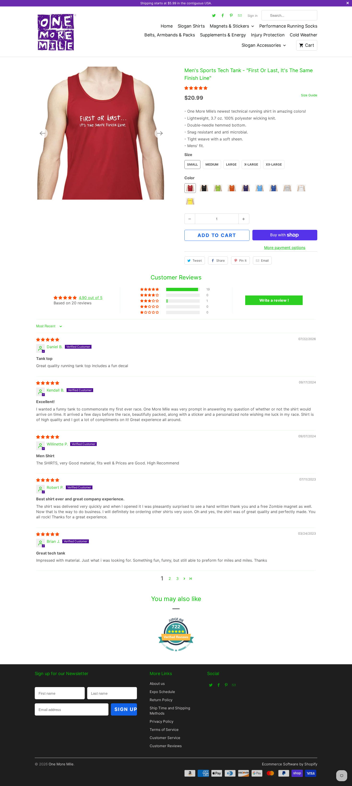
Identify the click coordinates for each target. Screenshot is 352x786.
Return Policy (161, 700)
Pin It (243, 260)
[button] (195, 88)
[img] (47, 339)
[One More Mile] (56, 31)
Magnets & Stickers (230, 26)
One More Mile (61, 764)
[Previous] (42, 133)
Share (220, 260)
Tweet (197, 260)
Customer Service (165, 737)
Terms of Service (164, 729)
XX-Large (274, 164)
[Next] (160, 133)
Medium (211, 164)
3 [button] (177, 578)
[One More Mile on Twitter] (214, 15)
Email (265, 260)
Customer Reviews (166, 746)
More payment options (284, 247)
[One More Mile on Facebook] (223, 15)
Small (192, 164)
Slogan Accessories (262, 45)
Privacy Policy (161, 721)
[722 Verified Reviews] (176, 653)
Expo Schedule (162, 691)
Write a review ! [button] (274, 300)
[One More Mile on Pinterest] (231, 15)
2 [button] (170, 578)
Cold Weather (303, 34)
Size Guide (309, 95)
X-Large (251, 164)
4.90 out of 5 (90, 297)
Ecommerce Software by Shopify (289, 764)
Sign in (253, 15)
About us (157, 683)
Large (231, 164)
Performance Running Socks (288, 26)
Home (167, 26)
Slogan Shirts (191, 26)
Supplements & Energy (223, 34)
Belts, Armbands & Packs (169, 34)
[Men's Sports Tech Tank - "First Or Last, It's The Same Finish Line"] (101, 133)
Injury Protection (268, 34)
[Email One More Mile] (240, 15)
